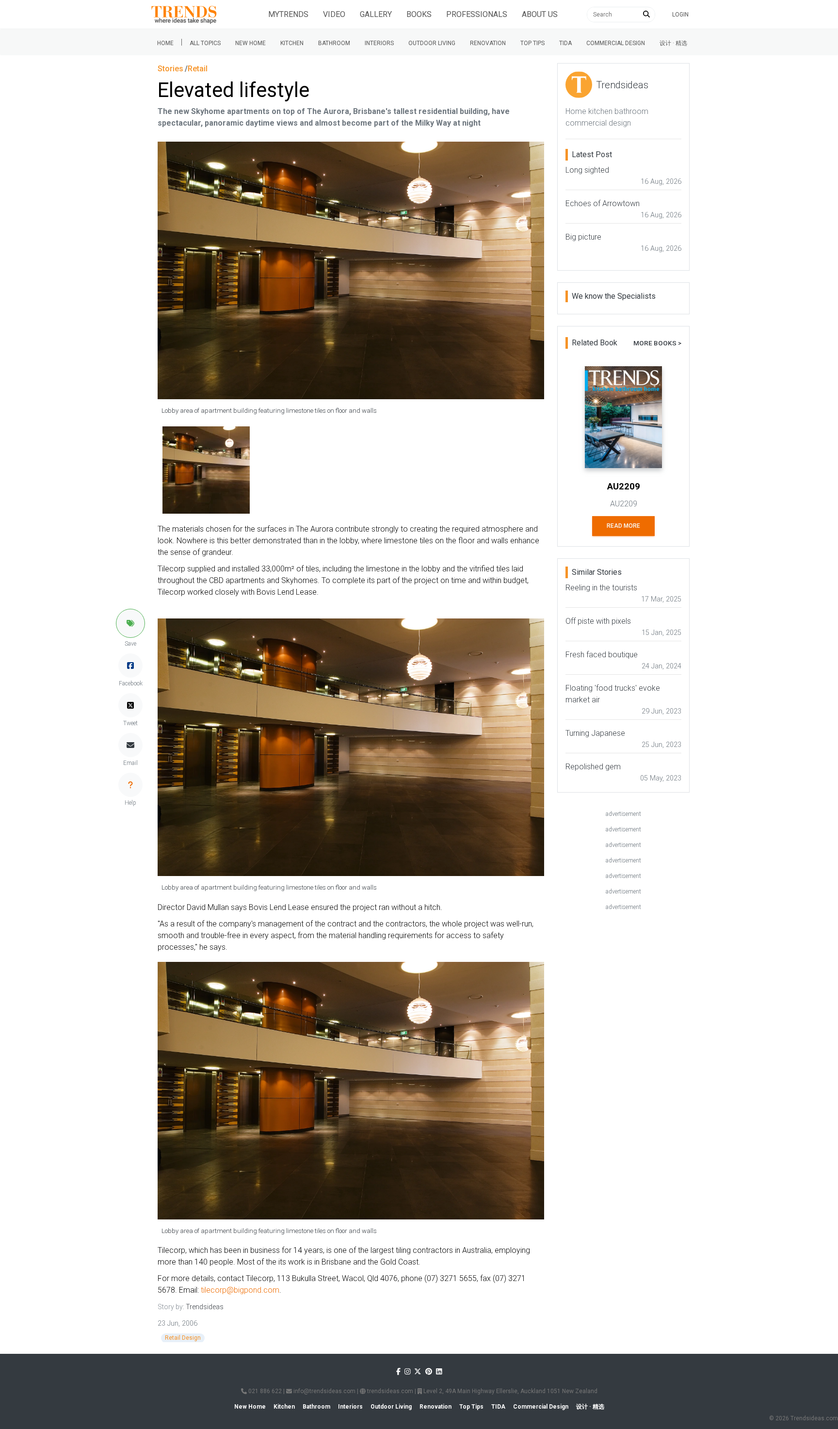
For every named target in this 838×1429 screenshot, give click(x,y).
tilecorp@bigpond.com (240, 1290)
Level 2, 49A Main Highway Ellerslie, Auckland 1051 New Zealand (509, 1391)
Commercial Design (615, 43)
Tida (565, 43)
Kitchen (292, 43)
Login (680, 14)
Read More (623, 525)
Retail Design (183, 1337)
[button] (130, 623)
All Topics (205, 43)
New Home (250, 43)
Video (334, 14)
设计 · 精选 (673, 43)
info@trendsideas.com (323, 1391)
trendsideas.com (389, 1391)
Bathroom (334, 43)
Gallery (376, 14)
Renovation (488, 43)
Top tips (532, 43)
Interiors (379, 43)
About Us (540, 14)
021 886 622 (264, 1391)
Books (419, 14)
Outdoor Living (431, 43)
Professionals (476, 14)
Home (165, 43)
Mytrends (288, 14)
